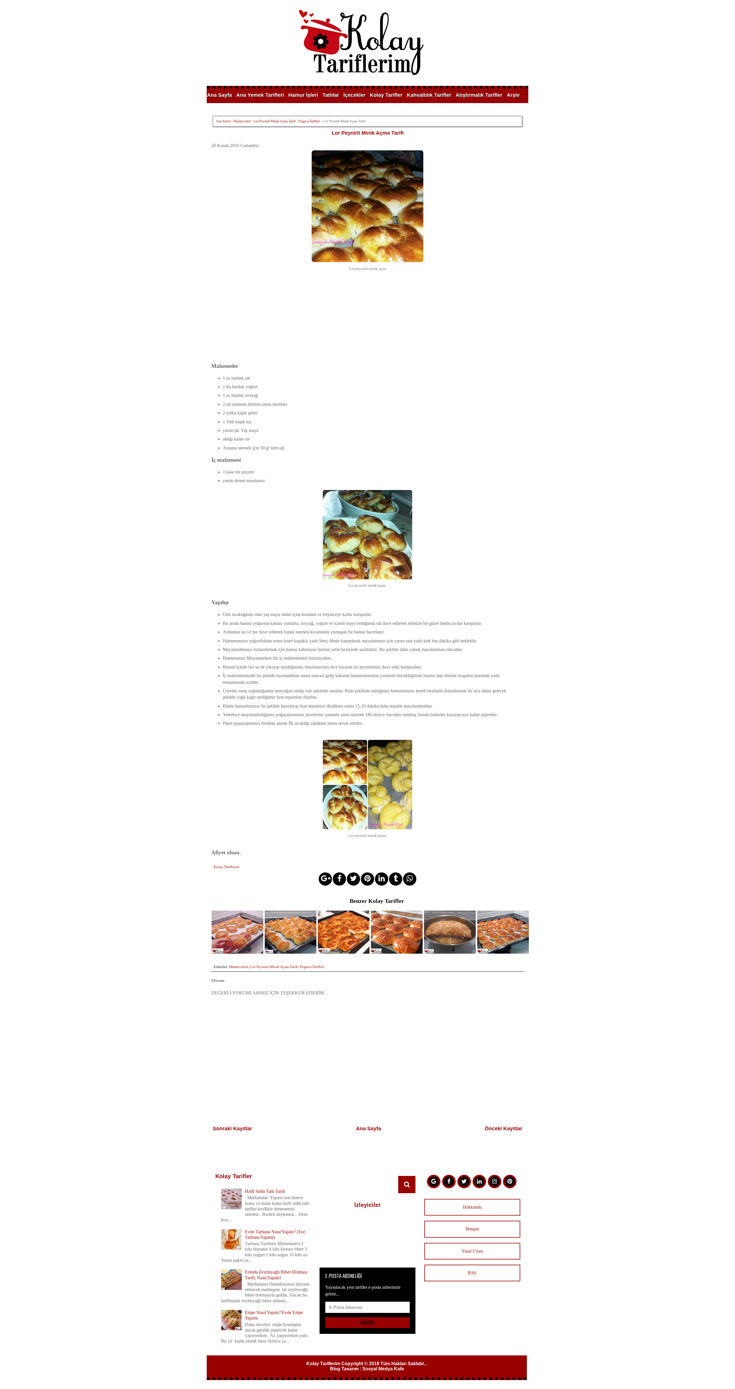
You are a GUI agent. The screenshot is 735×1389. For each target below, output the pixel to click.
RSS (472, 1272)
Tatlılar (330, 95)
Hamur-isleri (242, 121)
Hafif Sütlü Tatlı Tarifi (265, 1191)
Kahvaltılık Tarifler (429, 95)
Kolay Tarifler (386, 95)
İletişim (472, 1228)
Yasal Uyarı (472, 1251)
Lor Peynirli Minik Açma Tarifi (275, 121)
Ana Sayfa (219, 95)
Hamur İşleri (303, 95)
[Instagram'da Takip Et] (494, 1181)
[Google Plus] (433, 1181)
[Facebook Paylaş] (339, 879)
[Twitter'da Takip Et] (464, 1181)
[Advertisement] (367, 321)
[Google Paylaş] (325, 879)
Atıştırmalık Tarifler (479, 95)
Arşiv (513, 95)
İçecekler (354, 95)
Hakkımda (472, 1207)
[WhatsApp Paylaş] (409, 879)
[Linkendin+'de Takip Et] (479, 1181)
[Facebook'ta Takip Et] (449, 1181)
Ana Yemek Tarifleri (260, 95)
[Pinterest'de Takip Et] (510, 1181)
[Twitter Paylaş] (353, 879)
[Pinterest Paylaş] (367, 879)
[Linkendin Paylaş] (381, 879)
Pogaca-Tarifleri (309, 121)
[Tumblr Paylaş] (395, 879)
